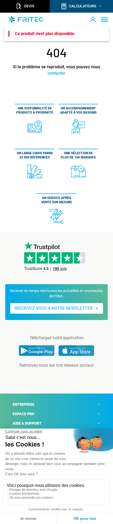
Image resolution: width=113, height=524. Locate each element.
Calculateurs (82, 6)
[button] (93, 19)
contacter (56, 73)
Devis (29, 6)
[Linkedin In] (49, 375)
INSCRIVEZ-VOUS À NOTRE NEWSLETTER (53, 308)
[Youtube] (63, 375)
